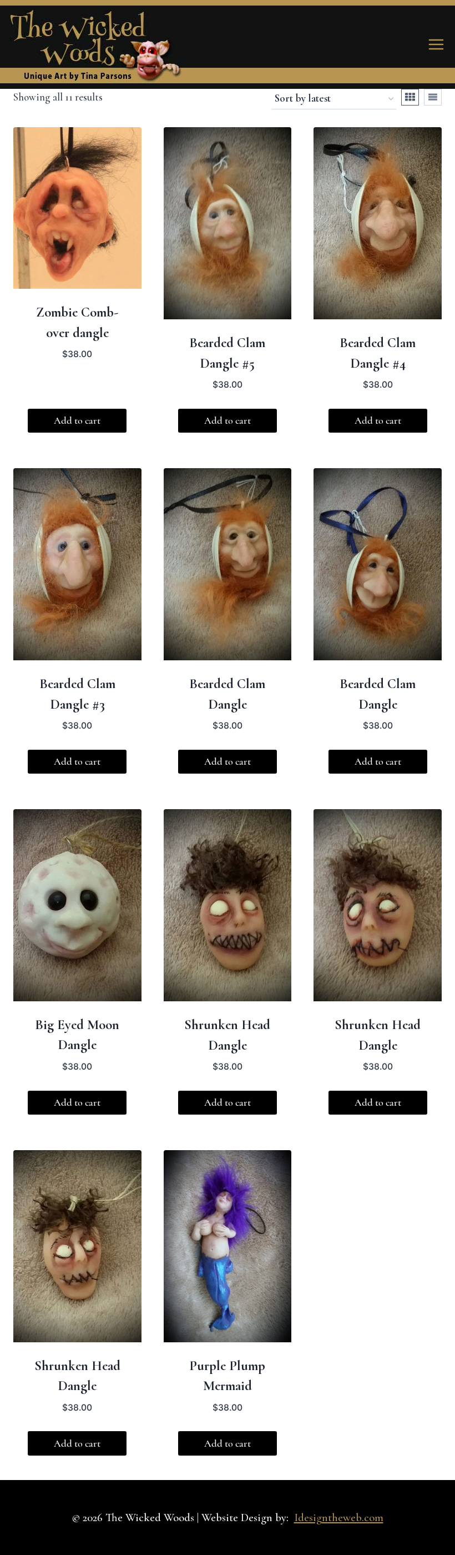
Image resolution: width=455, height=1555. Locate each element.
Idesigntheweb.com (338, 1517)
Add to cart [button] (77, 420)
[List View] (433, 97)
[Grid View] (410, 97)
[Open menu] (435, 44)
